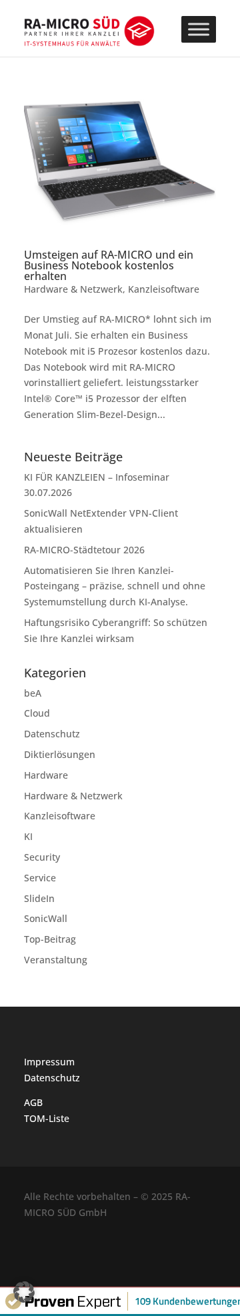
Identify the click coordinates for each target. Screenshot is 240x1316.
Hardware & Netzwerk (73, 289)
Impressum (49, 1061)
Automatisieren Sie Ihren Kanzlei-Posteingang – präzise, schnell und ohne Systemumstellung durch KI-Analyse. (114, 586)
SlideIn (39, 898)
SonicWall (45, 918)
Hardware (46, 775)
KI (28, 836)
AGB (33, 1102)
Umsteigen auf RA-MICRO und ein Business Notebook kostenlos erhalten (108, 265)
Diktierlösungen (59, 754)
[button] (24, 1292)
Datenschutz (52, 733)
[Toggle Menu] (198, 29)
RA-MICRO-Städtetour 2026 (84, 549)
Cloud (37, 713)
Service (40, 877)
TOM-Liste (46, 1118)
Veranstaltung (55, 959)
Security (42, 857)
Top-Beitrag (50, 939)
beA (32, 693)
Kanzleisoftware (163, 289)
